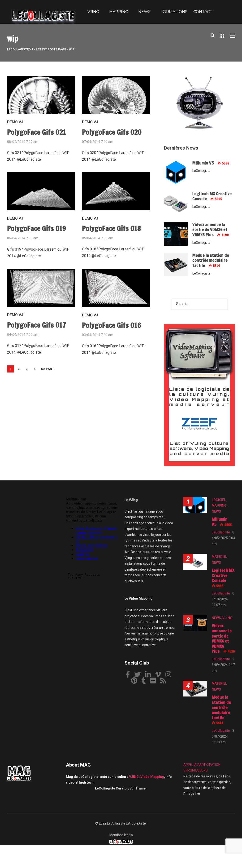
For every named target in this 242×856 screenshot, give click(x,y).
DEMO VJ (15, 122)
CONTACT (202, 11)
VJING (93, 11)
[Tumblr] (145, 681)
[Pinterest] (136, 681)
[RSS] (165, 681)
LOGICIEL (219, 500)
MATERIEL (219, 557)
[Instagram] (170, 675)
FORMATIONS (173, 11)
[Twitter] (139, 675)
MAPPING (118, 11)
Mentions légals (121, 835)
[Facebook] (130, 675)
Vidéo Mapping (152, 777)
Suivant (47, 369)
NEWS (144, 11)
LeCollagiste (116, 823)
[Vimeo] (160, 675)
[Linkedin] (150, 675)
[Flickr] (155, 681)
